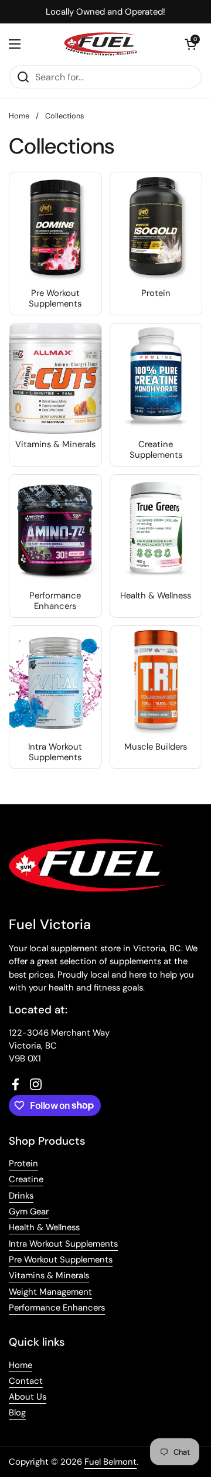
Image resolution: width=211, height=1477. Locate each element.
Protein (23, 1163)
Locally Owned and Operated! (105, 11)
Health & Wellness (44, 1227)
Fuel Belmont (110, 1462)
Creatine (26, 1179)
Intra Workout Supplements (63, 1244)
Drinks (21, 1196)
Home (19, 116)
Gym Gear (29, 1211)
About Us (27, 1397)
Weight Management (50, 1292)
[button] (190, 44)
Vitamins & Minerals (49, 1275)
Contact (26, 1381)
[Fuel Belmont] (102, 44)
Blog (17, 1412)
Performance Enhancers (57, 1307)
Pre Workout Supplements (61, 1259)
